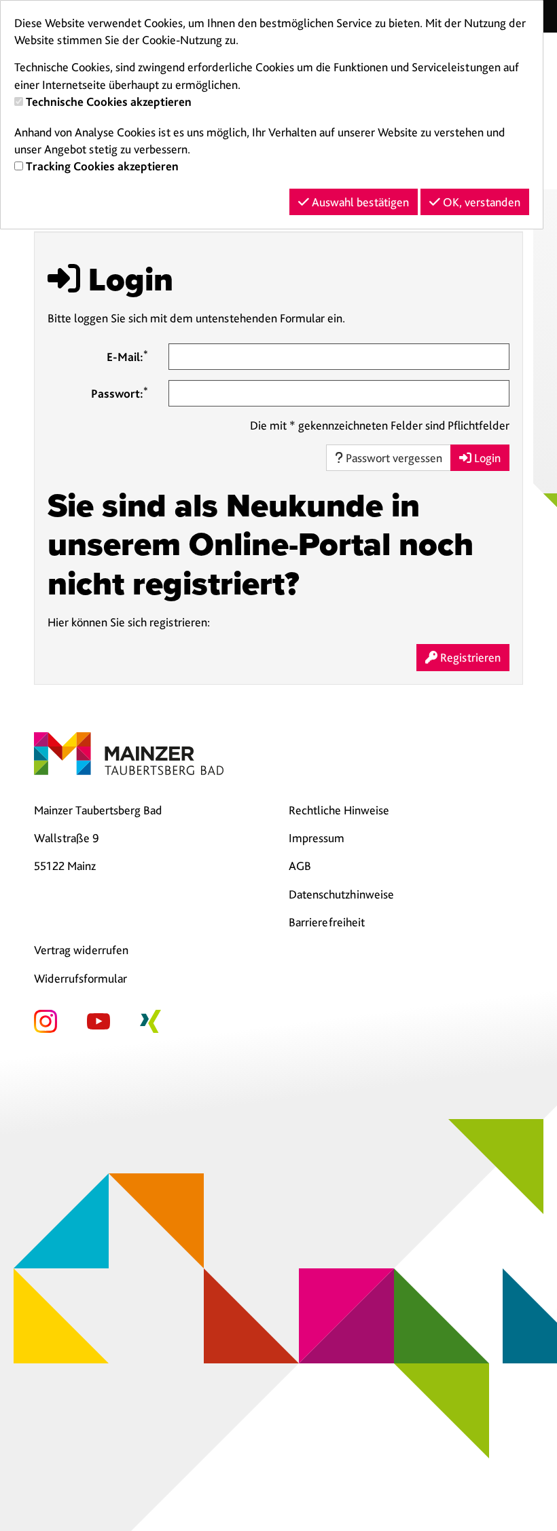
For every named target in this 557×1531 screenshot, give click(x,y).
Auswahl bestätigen (359, 202)
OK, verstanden (480, 202)
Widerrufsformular (80, 978)
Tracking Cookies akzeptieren (102, 166)
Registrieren (469, 657)
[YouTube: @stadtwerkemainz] (98, 1020)
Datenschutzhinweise (341, 894)
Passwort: (119, 393)
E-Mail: (127, 356)
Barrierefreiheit (327, 922)
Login (486, 458)
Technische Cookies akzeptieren (109, 101)
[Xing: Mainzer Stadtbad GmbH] (150, 1020)
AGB (300, 865)
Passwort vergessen (392, 458)
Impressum (316, 838)
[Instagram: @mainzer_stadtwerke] (45, 1020)
